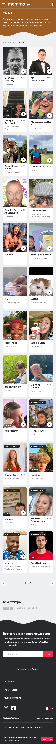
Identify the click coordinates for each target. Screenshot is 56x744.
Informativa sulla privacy (15, 727)
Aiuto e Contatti (12, 697)
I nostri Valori (11, 689)
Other (11, 42)
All (4, 42)
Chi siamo (9, 681)
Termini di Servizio (35, 727)
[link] (52, 4)
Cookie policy (13, 740)
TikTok (20, 42)
